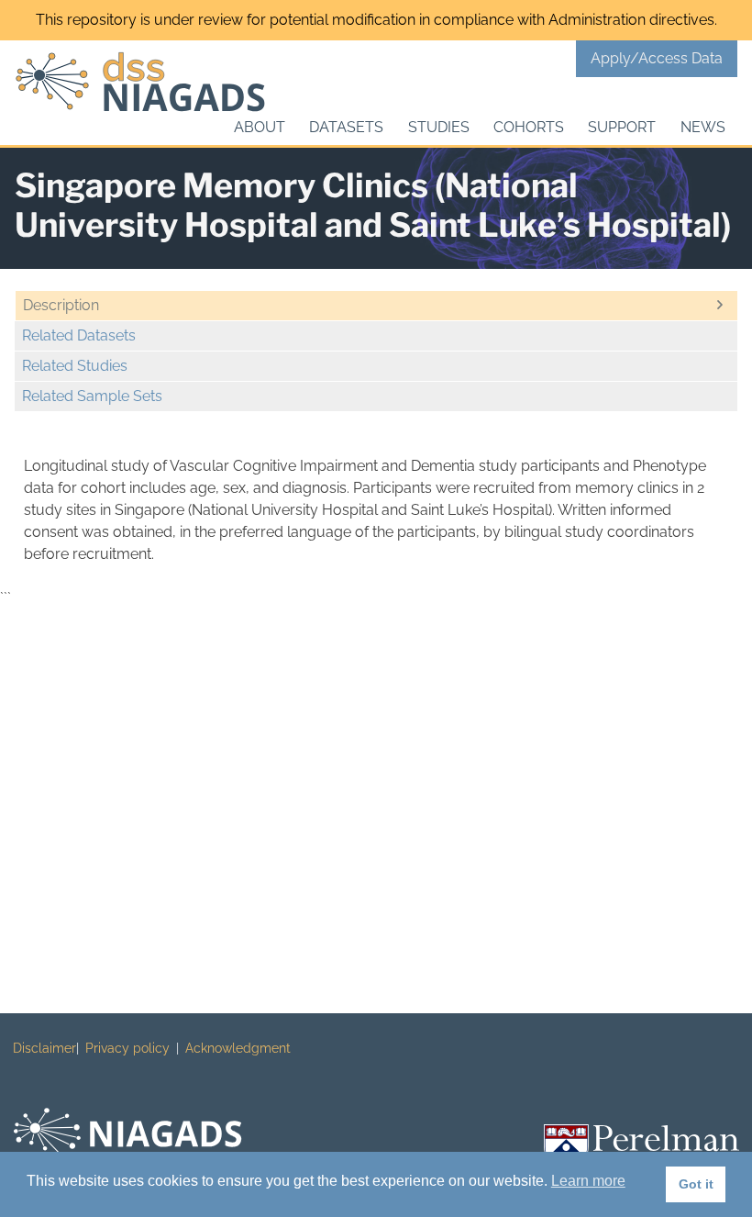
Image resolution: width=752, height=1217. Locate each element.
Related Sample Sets (92, 396)
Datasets (346, 127)
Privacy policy (127, 1048)
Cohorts (528, 127)
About (259, 127)
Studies (439, 127)
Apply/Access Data (657, 58)
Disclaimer (44, 1048)
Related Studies (74, 365)
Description (61, 305)
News (702, 127)
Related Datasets (79, 335)
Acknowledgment (238, 1048)
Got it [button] (696, 1184)
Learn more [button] (588, 1181)
